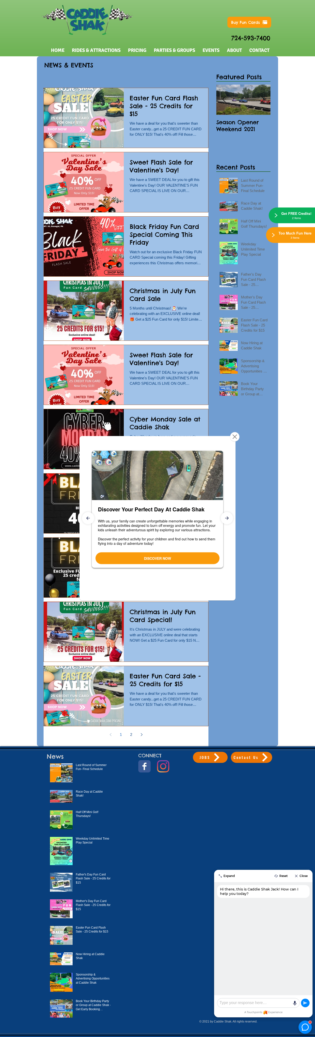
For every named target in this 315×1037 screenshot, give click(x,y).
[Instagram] (163, 766)
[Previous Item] (224, 100)
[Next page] (141, 734)
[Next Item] (262, 100)
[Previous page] (110, 734)
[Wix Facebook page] (144, 766)
